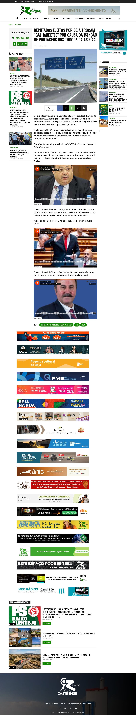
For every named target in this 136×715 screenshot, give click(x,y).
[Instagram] (18, 44)
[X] (22, 44)
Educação (112, 92)
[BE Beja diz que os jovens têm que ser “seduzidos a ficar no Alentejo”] (25, 637)
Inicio (10, 25)
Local (12, 73)
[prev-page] (100, 131)
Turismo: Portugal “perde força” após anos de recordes (117, 122)
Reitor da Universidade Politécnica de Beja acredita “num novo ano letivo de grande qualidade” (118, 97)
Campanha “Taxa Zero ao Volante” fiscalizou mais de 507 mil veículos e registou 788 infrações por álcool (117, 84)
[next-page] (104, 131)
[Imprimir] (84, 108)
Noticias (12, 646)
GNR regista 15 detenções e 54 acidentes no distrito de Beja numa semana (118, 71)
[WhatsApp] (72, 108)
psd (83, 325)
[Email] (78, 108)
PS (77, 325)
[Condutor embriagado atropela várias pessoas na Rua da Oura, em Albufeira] (20, 138)
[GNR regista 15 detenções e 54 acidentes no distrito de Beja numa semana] (103, 71)
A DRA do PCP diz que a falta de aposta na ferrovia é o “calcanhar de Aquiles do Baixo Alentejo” (66, 656)
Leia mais (47, 623)
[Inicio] (17, 18)
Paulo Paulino (68, 712)
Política (18, 25)
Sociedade (14, 148)
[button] (119, 1)
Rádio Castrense (22, 38)
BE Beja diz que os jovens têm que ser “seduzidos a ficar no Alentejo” (69, 634)
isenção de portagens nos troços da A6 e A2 (56, 325)
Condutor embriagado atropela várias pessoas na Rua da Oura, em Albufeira (19, 153)
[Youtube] (25, 44)
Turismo (112, 118)
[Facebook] (14, 44)
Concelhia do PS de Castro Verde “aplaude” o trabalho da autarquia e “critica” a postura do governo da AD (20, 80)
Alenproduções (79, 712)
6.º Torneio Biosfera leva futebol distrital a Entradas (117, 110)
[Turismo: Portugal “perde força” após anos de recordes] (103, 121)
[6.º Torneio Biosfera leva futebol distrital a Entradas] (103, 109)
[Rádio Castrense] (31, 10)
